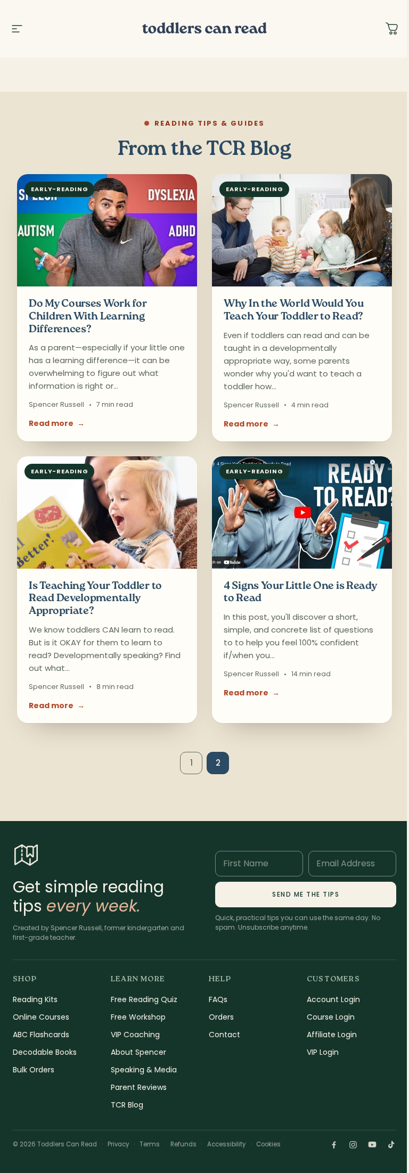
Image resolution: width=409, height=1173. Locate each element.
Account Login (333, 999)
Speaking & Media (144, 1069)
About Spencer (138, 1052)
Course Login (331, 1017)
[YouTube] (372, 1145)
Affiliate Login (332, 1034)
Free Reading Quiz (144, 999)
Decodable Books (45, 1052)
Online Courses (41, 1017)
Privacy (118, 1144)
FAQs (218, 999)
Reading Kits (35, 999)
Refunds (183, 1144)
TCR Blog (127, 1105)
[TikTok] (391, 1145)
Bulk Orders (33, 1069)
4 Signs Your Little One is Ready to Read (300, 593)
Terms (150, 1144)
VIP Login (323, 1052)
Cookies (268, 1144)
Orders (221, 1017)
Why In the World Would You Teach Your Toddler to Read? (293, 311)
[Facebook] (334, 1145)
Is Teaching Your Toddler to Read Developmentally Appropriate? (95, 599)
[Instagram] (353, 1145)
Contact (224, 1034)
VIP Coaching (135, 1034)
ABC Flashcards (41, 1034)
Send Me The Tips (305, 894)
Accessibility (226, 1144)
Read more (57, 423)
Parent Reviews (139, 1087)
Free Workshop (138, 1017)
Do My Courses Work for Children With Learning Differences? (87, 317)
